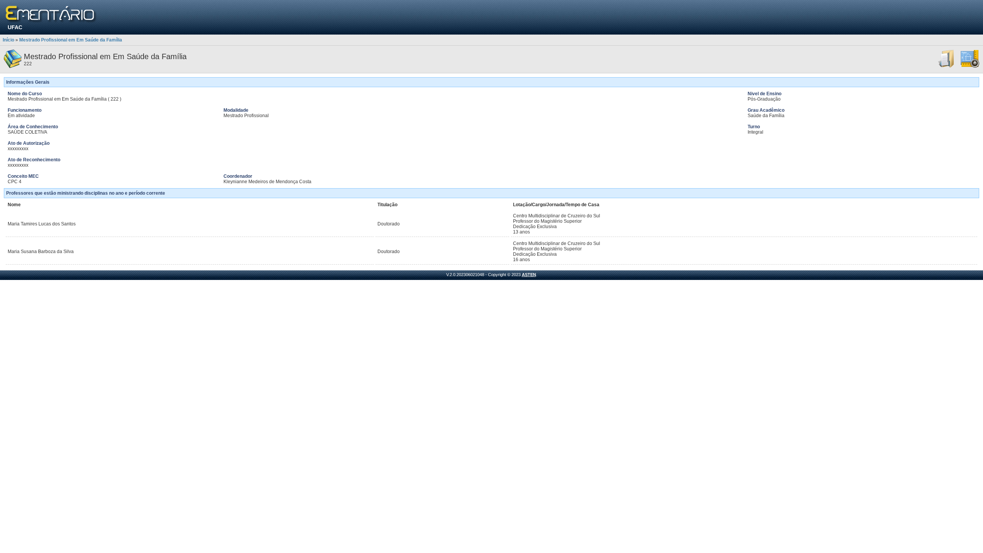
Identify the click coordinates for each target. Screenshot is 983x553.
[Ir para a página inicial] (51, 14)
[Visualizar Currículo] (946, 66)
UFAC (15, 27)
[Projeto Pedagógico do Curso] (970, 66)
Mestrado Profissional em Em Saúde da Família (70, 40)
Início (8, 40)
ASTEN (529, 274)
